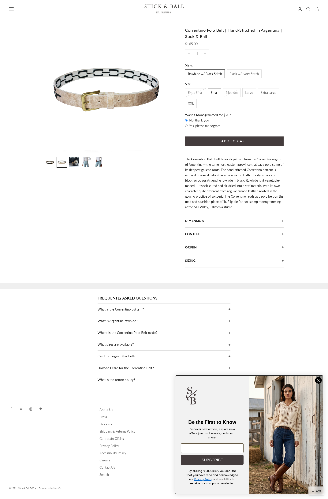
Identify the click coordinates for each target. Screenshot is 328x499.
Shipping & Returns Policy (117, 431)
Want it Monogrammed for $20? (208, 115)
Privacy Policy (109, 446)
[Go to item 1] (49, 162)
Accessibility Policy (112, 453)
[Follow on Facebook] (11, 409)
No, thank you (198, 120)
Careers (104, 460)
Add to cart (234, 141)
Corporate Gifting (111, 439)
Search (104, 475)
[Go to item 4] (86, 162)
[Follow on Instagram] (31, 409)
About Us (106, 410)
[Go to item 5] (98, 162)
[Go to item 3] (74, 162)
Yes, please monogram (204, 126)
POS (32, 488)
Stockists (105, 424)
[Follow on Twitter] (21, 409)
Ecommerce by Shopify (50, 488)
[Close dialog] (318, 380)
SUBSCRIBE (212, 460)
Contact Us (107, 467)
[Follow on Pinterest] (41, 409)
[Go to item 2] (62, 162)
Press (103, 417)
